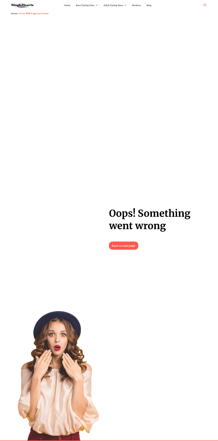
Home (67, 5)
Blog (149, 5)
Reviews (136, 5)
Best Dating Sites (85, 5)
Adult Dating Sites (113, 5)
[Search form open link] (205, 5)
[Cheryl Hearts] (36, 5)
